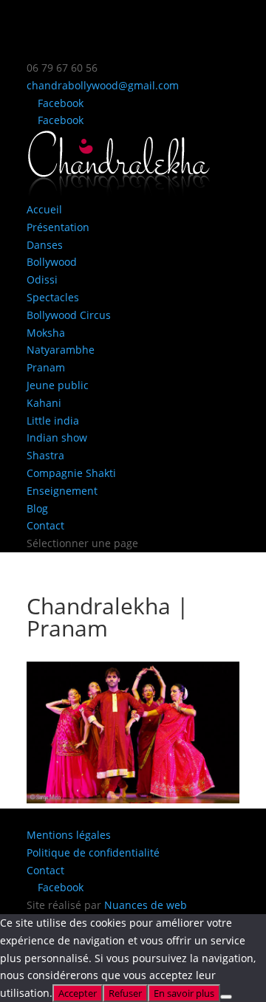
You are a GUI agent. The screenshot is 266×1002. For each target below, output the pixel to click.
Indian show (57, 437)
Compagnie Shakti (71, 473)
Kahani (44, 403)
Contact (45, 525)
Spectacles (53, 297)
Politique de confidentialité (93, 852)
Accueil (44, 209)
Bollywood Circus (69, 315)
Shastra (45, 455)
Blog (37, 508)
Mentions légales (69, 835)
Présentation (58, 227)
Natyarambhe (61, 350)
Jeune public (58, 385)
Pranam (46, 367)
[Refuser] (226, 997)
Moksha (46, 333)
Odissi (42, 279)
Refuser (125, 993)
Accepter (77, 993)
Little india (53, 421)
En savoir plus (184, 993)
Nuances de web (145, 905)
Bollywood (52, 262)
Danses (45, 245)
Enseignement (62, 491)
